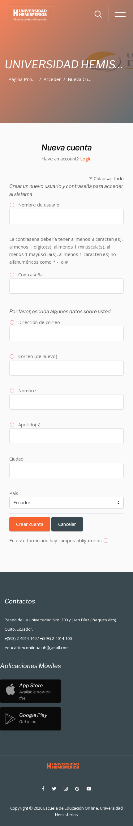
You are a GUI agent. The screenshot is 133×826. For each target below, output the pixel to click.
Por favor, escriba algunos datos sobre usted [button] (60, 311)
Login (86, 158)
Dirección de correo (39, 322)
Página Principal (24, 79)
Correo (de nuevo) (37, 356)
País (13, 493)
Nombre (27, 390)
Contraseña (30, 274)
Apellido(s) (29, 424)
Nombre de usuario (38, 205)
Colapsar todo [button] (109, 178)
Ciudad (16, 459)
